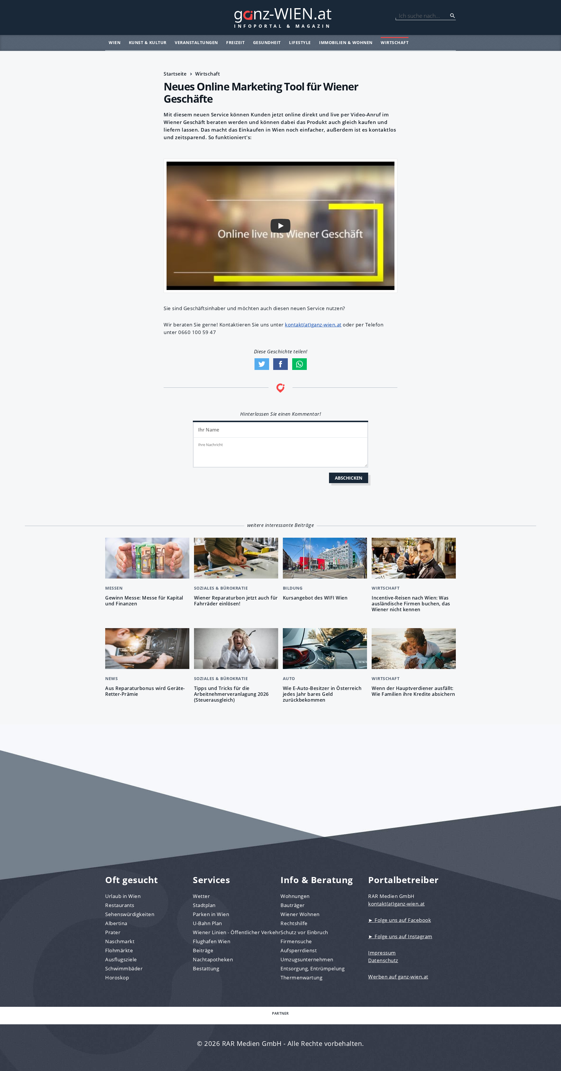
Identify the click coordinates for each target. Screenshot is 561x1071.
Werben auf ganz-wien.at (398, 976)
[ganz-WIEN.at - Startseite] (280, 17)
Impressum (382, 952)
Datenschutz (383, 960)
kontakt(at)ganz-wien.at (313, 324)
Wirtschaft (394, 42)
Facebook (280, 364)
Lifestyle (300, 42)
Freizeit (235, 42)
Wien (114, 42)
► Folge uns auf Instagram (400, 936)
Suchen (452, 16)
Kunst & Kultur (148, 42)
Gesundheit (267, 42)
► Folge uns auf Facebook (399, 920)
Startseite (175, 74)
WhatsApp (299, 364)
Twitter (261, 364)
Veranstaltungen (196, 42)
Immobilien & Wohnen (346, 42)
